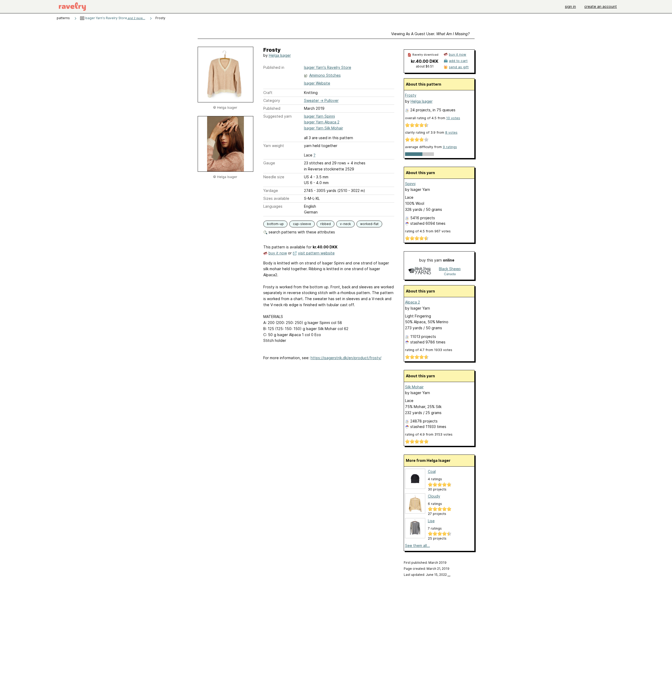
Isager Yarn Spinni (319, 116)
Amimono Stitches (325, 75)
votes (453, 118)
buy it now (278, 253)
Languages (272, 206)
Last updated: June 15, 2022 (427, 575)
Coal (432, 471)
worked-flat (369, 224)
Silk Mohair (414, 387)
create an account (600, 6)
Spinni (410, 183)
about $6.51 (425, 66)
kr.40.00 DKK (424, 61)
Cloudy (434, 496)
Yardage (270, 190)
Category (271, 100)
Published (271, 108)
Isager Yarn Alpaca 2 (321, 122)
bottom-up (275, 224)
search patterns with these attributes (301, 232)
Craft (267, 92)
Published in (273, 67)
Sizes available (276, 198)
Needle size (273, 177)
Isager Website (317, 83)
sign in (570, 6)
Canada (450, 274)
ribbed (325, 224)
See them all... (417, 545)
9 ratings (450, 147)
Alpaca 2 (412, 302)
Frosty (410, 95)
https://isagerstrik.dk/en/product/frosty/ (346, 358)
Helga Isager (280, 55)
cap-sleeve (302, 224)
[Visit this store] (419, 271)
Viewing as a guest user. (430, 34)
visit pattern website (316, 253)
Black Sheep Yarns (450, 269)
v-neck (345, 224)
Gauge (269, 163)
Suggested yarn (277, 116)
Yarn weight (273, 145)
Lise (431, 521)
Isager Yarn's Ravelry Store (114, 18)
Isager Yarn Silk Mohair (323, 128)
